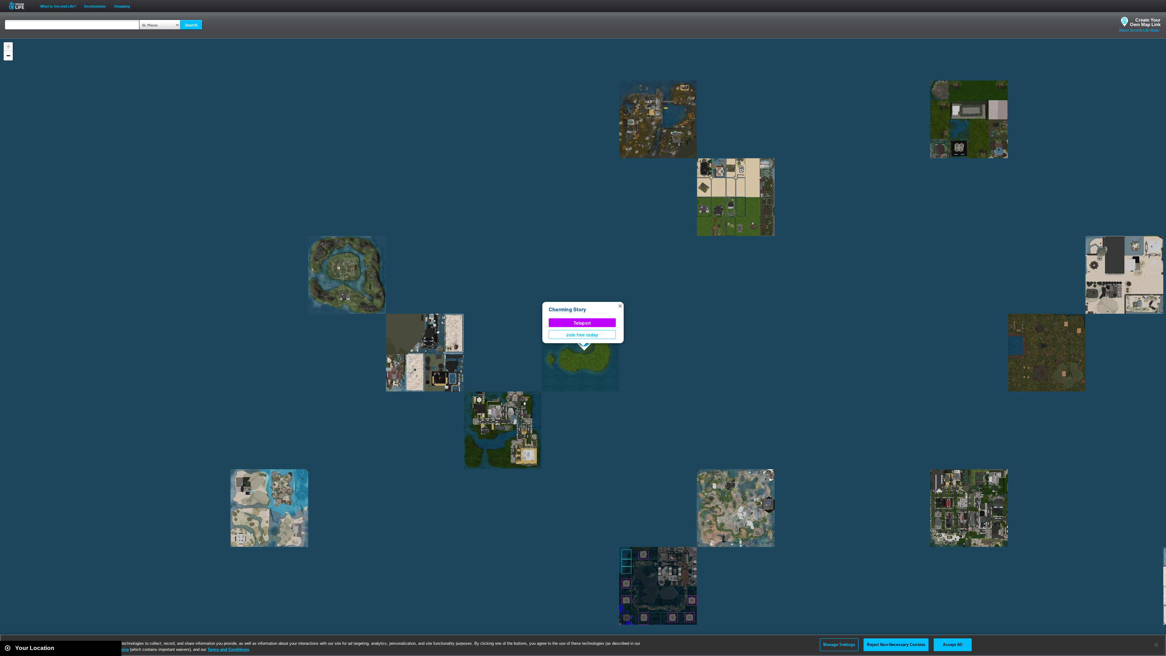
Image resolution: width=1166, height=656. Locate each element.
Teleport (582, 323)
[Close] (1156, 644)
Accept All (952, 644)
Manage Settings (839, 644)
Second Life (20, 6)
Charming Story (567, 309)
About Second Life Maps (1139, 30)
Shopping (122, 5)
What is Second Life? (58, 5)
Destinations (95, 5)
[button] (620, 305)
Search (191, 25)
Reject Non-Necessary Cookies (896, 644)
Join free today (582, 335)
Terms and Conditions (228, 649)
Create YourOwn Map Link (1145, 22)
